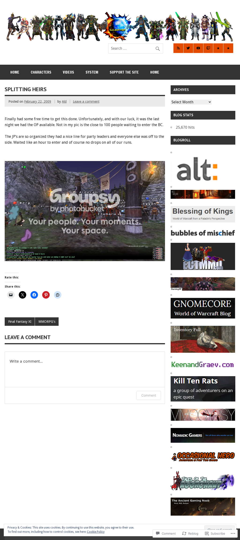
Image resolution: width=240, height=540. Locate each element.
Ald (64, 101)
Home (14, 72)
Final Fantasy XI (19, 321)
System (92, 72)
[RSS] (178, 48)
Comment (148, 395)
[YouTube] (198, 48)
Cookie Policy (96, 531)
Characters (41, 72)
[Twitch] (208, 48)
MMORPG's (46, 321)
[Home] (228, 48)
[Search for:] (135, 48)
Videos (68, 72)
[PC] (218, 48)
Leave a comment (86, 101)
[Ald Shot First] (120, 40)
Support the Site (124, 72)
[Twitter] (188, 48)
